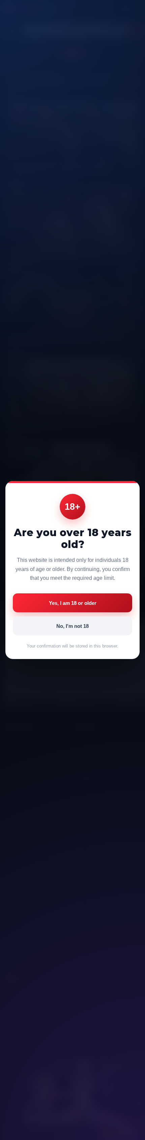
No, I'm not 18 (72, 626)
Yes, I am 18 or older (72, 603)
